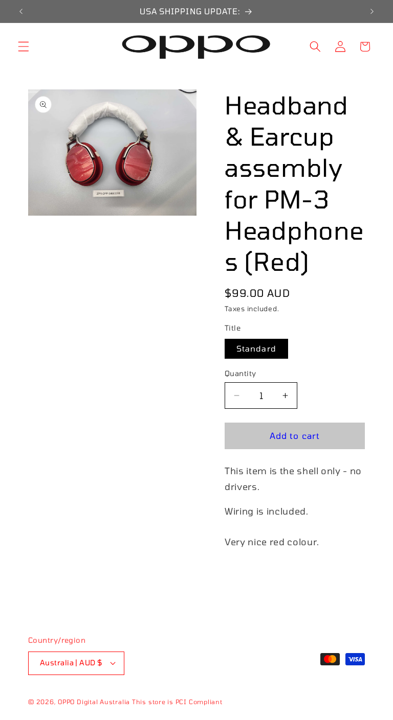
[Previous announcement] (21, 11)
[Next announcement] (372, 11)
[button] (23, 46)
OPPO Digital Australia (94, 701)
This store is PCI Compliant (177, 701)
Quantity (240, 373)
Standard (256, 348)
